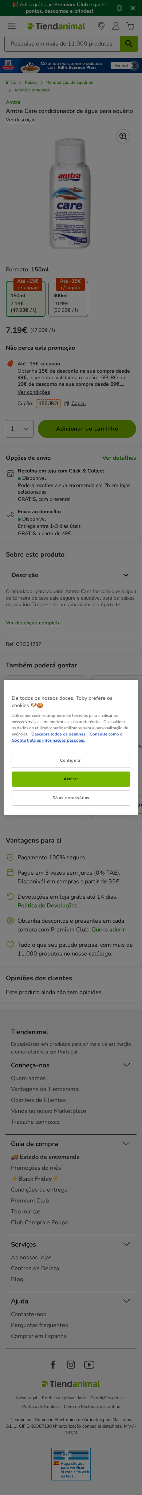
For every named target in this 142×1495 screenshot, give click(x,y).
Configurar (71, 760)
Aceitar (71, 779)
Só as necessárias (71, 798)
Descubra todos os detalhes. (59, 734)
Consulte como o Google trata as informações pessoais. (67, 737)
